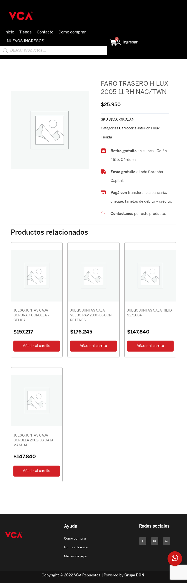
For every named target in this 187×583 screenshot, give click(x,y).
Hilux (155, 128)
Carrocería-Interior (134, 128)
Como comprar (72, 32)
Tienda (25, 32)
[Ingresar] (118, 42)
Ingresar (130, 42)
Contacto (45, 32)
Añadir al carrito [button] (36, 346)
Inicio (9, 32)
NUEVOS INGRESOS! (26, 41)
